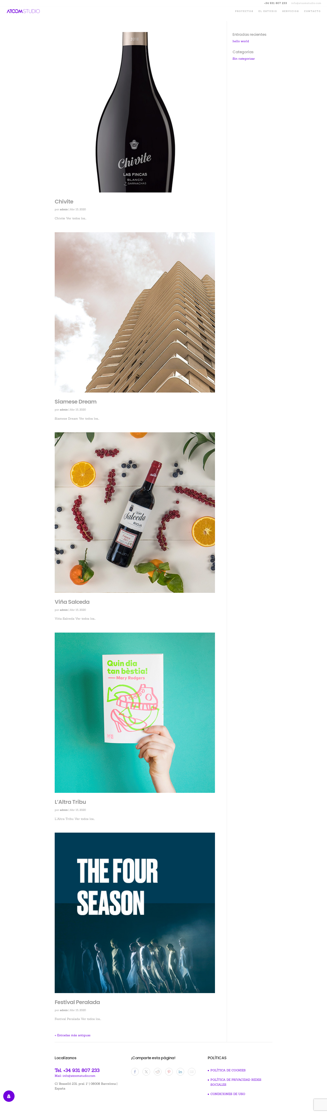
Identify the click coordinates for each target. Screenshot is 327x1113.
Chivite (64, 201)
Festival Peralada (77, 1002)
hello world (241, 41)
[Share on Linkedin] (180, 1071)
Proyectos (244, 11)
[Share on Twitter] (146, 1071)
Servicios (290, 11)
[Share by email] (191, 1071)
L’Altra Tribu (70, 802)
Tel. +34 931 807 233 (77, 1070)
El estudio (267, 11)
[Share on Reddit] (157, 1071)
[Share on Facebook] (135, 1071)
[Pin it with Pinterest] (169, 1071)
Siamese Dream (76, 401)
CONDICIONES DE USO (227, 1094)
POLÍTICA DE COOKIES (228, 1070)
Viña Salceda (72, 602)
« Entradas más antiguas (72, 1035)
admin (64, 209)
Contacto (312, 11)
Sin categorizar (244, 58)
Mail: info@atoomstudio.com (75, 1076)
